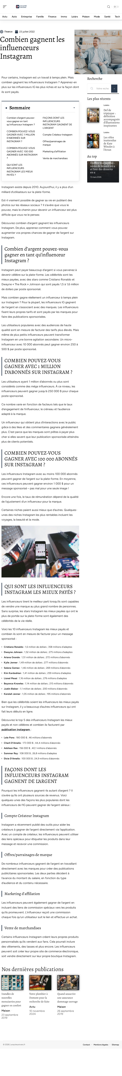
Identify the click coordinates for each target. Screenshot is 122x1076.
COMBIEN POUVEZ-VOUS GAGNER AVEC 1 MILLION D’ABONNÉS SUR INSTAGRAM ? (21, 136)
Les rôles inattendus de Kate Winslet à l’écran (110, 143)
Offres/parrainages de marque (54, 143)
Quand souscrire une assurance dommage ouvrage (67, 997)
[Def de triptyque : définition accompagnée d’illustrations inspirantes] (93, 115)
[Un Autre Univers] (21, 6)
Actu (32, 1006)
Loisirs (106, 105)
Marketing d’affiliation (54, 151)
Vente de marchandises (55, 158)
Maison (5, 1010)
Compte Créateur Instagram (57, 134)
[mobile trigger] (5, 6)
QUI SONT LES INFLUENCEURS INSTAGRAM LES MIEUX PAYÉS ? (20, 169)
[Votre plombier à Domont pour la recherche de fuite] (40, 982)
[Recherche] (109, 6)
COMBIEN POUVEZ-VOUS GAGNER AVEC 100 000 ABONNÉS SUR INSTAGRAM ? (22, 153)
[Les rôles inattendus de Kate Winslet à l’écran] (93, 141)
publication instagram (16, 729)
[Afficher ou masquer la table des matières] (52, 108)
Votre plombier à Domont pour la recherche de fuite (39, 997)
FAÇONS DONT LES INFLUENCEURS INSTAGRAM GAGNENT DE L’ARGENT (57, 122)
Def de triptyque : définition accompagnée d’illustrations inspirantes (112, 118)
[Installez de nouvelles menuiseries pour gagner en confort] (12, 982)
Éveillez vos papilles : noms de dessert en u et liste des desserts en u (102, 167)
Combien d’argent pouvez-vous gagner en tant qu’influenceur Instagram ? (21, 121)
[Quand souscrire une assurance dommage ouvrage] (68, 982)
